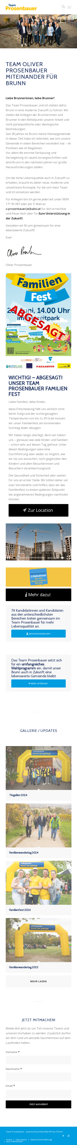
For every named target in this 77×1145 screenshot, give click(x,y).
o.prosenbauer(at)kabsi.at (23, 209)
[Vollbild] (68, 558)
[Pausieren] (8, 558)
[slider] (29, 557)
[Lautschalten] (62, 558)
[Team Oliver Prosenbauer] (32, 7)
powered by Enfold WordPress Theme (44, 1131)
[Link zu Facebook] (63, 1136)
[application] (38, 541)
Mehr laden (38, 981)
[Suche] (61, 7)
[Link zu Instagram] (68, 1136)
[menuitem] (61, 7)
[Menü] (69, 7)
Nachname (14, 1069)
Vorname (13, 1052)
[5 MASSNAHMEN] (38, 577)
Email (10, 1085)
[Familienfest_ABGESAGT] (38, 320)
